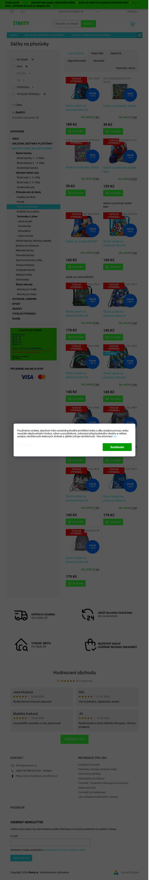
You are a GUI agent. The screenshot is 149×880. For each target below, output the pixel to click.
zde (115, 436)
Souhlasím (117, 447)
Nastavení (24, 445)
